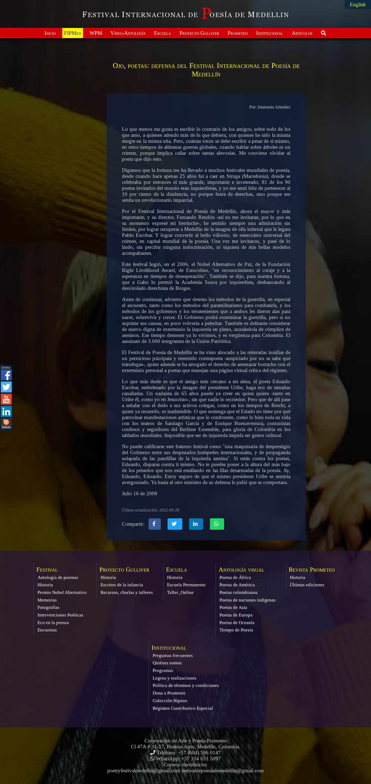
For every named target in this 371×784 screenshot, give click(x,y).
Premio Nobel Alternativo (62, 592)
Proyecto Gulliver (199, 33)
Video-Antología (128, 33)
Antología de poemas (57, 577)
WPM (96, 33)
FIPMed (72, 33)
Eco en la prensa (53, 622)
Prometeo (238, 33)
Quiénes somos (167, 662)
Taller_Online (180, 592)
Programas (163, 670)
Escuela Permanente (186, 584)
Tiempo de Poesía (236, 630)
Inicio (50, 33)
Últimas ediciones (307, 584)
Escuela (162, 33)
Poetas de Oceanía (236, 622)
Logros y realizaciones (174, 678)
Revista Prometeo (312, 569)
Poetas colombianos (238, 592)
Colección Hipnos (170, 700)
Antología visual (241, 569)
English (358, 4)
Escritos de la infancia (121, 584)
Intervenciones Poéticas (60, 615)
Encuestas (47, 630)
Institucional (269, 33)
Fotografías (48, 607)
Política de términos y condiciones (186, 685)
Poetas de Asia (233, 607)
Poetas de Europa (236, 615)
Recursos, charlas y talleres (126, 592)
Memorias (47, 600)
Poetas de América (237, 584)
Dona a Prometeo (169, 693)
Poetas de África (235, 577)
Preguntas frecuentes (173, 655)
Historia (45, 584)
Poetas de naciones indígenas (247, 600)
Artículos (302, 33)
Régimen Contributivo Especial (183, 708)
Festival (47, 569)
